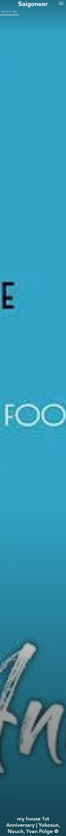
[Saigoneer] (33, 3)
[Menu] (61, 3)
